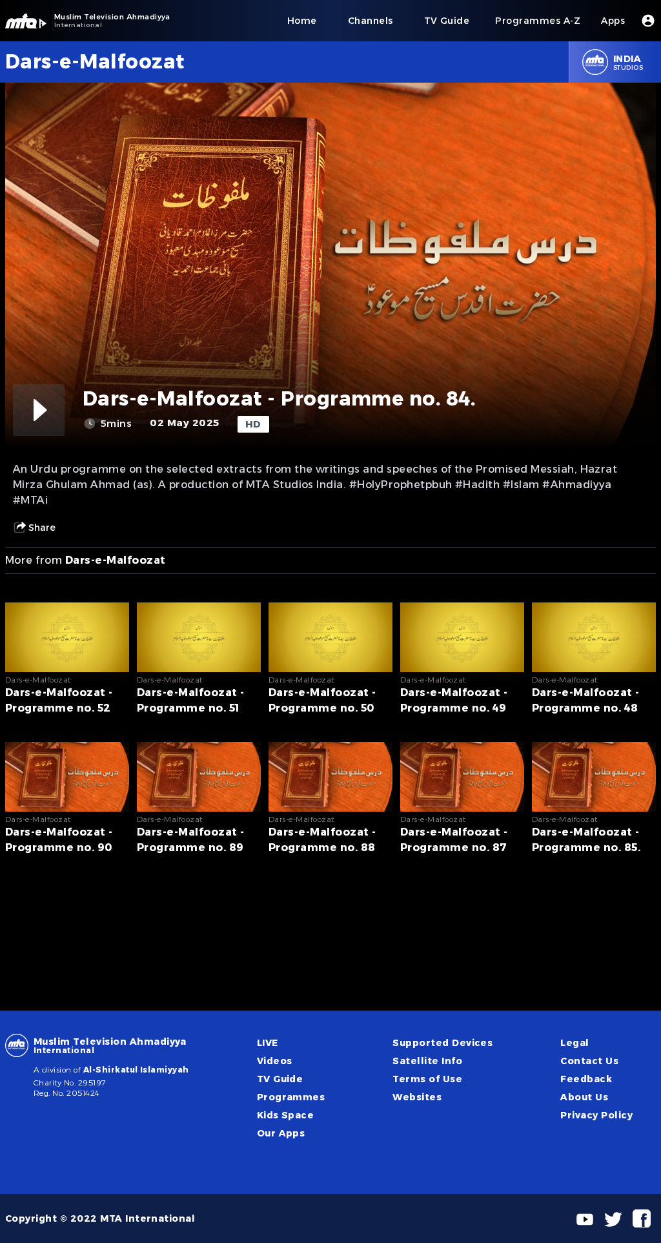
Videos (274, 1061)
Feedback (586, 1079)
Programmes (291, 1097)
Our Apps (281, 1133)
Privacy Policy (596, 1115)
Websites (417, 1097)
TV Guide (280, 1079)
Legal (574, 1043)
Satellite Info (427, 1061)
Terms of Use (427, 1079)
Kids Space (285, 1115)
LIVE (267, 1043)
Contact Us (589, 1061)
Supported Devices (442, 1043)
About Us (584, 1097)
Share (42, 527)
